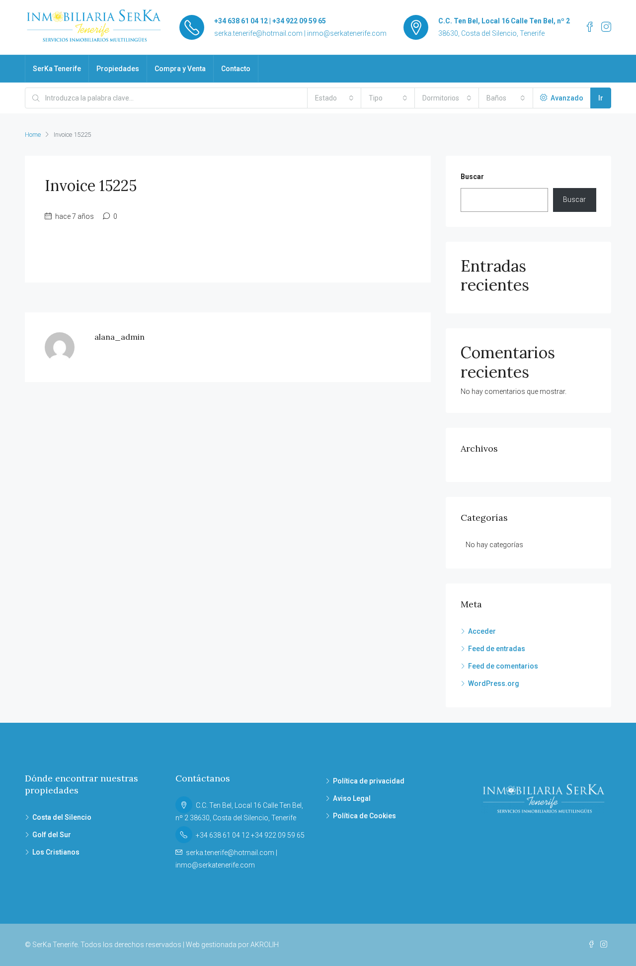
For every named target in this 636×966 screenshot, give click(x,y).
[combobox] (334, 98)
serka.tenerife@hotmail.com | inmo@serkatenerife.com (300, 33)
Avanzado (566, 98)
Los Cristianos (56, 852)
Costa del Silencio (61, 817)
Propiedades (117, 69)
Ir (600, 98)
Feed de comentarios (503, 666)
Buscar (472, 177)
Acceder (482, 631)
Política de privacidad (368, 781)
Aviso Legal (352, 798)
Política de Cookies (364, 816)
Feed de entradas (496, 649)
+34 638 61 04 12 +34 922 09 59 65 (250, 835)
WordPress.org (493, 683)
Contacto (235, 69)
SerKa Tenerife (57, 69)
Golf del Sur (51, 835)
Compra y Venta (180, 69)
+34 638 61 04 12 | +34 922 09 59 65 (270, 21)
